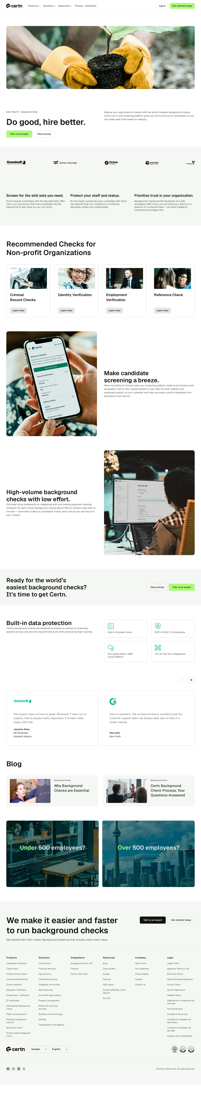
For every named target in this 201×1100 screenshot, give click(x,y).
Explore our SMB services (52, 858)
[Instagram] (13, 1068)
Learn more (18, 310)
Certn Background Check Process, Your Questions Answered (168, 790)
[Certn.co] (14, 6)
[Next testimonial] (191, 680)
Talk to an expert (19, 133)
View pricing (44, 133)
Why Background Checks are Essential (71, 788)
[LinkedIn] (18, 1068)
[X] (24, 1068)
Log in (162, 5)
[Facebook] (8, 1068)
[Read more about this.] (30, 791)
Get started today (182, 5)
